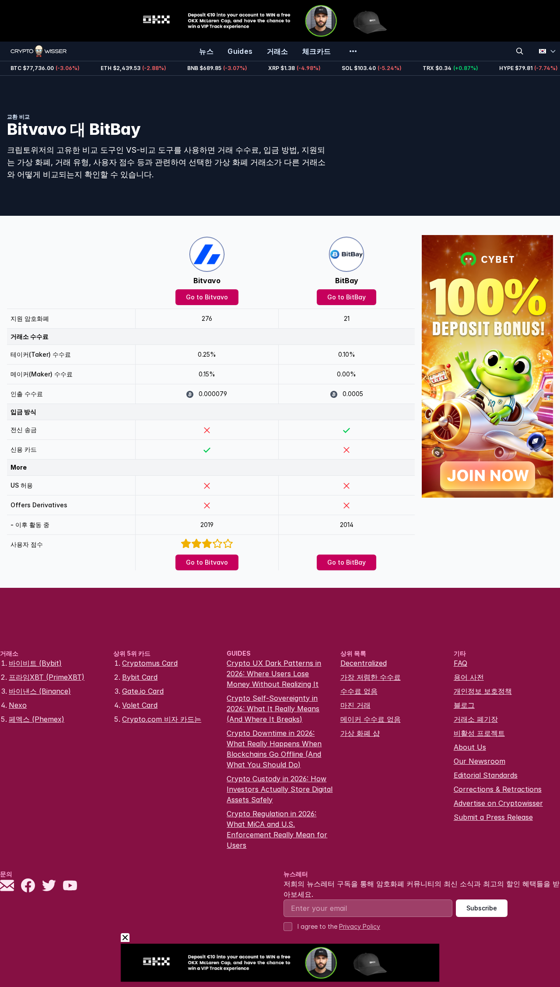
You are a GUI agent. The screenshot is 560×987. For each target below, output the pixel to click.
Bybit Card (140, 677)
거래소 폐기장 (476, 719)
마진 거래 (355, 705)
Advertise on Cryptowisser (498, 803)
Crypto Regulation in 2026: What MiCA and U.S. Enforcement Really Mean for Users (277, 829)
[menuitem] (206, 51)
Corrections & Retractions (498, 789)
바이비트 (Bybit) (35, 663)
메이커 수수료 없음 (370, 719)
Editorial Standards (486, 775)
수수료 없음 (359, 691)
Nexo (18, 705)
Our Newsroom (479, 761)
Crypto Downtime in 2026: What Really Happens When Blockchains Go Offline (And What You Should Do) (274, 749)
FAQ (460, 663)
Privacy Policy (359, 926)
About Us (470, 747)
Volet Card (140, 705)
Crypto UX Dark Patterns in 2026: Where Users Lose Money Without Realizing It (274, 673)
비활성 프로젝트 (479, 733)
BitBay (346, 280)
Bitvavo (206, 280)
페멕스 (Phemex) (36, 719)
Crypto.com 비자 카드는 (161, 719)
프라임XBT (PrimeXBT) (46, 677)
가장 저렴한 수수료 (370, 677)
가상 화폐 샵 (360, 733)
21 (347, 318)
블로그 (464, 705)
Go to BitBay (346, 297)
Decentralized (363, 663)
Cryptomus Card (150, 663)
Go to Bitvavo (207, 297)
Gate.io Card (143, 691)
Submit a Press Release (493, 817)
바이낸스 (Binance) (40, 691)
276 (207, 318)
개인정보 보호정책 (483, 691)
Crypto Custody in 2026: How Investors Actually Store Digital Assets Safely (279, 789)
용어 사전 (469, 677)
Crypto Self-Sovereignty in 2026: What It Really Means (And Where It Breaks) (273, 709)
